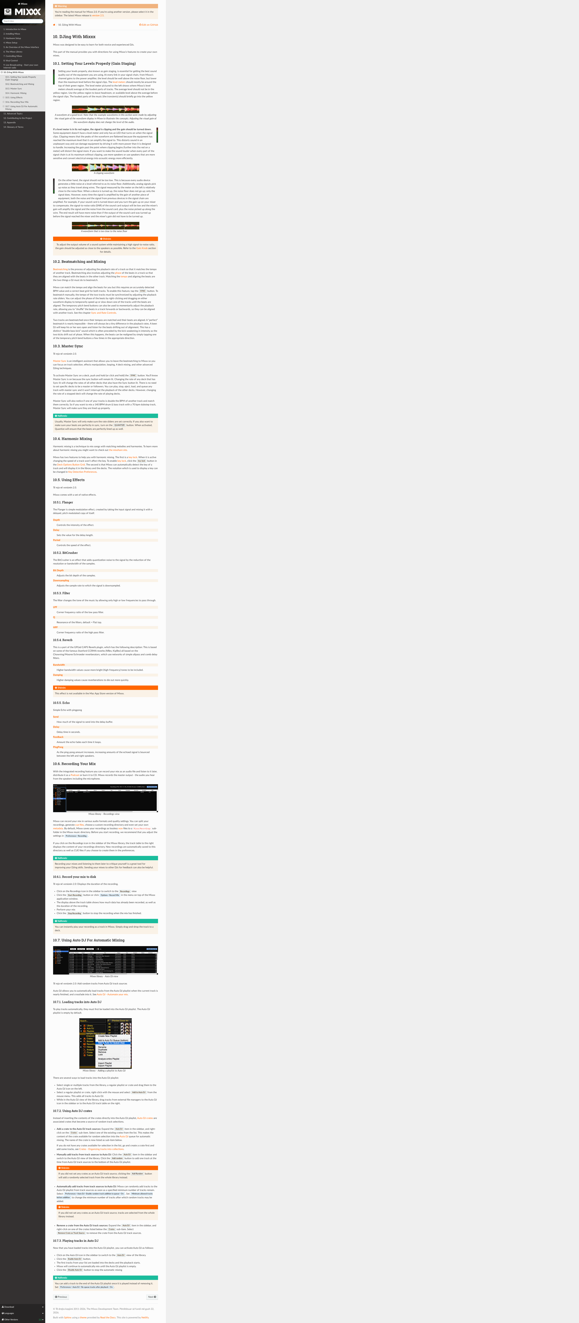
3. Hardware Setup (12, 38)
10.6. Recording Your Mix (16, 102)
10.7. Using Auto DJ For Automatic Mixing (21, 107)
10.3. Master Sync (13, 89)
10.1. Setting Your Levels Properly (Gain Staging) (20, 78)
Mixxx (23, 4)
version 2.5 (98, 15)
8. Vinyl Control (10, 60)
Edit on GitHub (149, 25)
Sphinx (67, 1317)
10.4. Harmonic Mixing (15, 93)
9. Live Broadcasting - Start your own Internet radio (20, 66)
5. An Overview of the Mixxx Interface (21, 47)
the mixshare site (118, 450)
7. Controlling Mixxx (12, 56)
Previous (62, 1297)
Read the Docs (107, 1317)
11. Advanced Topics (12, 114)
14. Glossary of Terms (13, 127)
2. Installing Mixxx (11, 34)
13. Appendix (9, 122)
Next (151, 1297)
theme (83, 1317)
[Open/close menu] (2, 72)
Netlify (145, 1317)
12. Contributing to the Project (17, 118)
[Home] (54, 24)
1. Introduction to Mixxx (14, 29)
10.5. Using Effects (13, 97)
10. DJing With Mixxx (13, 72)
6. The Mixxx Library (12, 52)
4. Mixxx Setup (10, 43)
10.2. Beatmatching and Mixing (19, 84)
